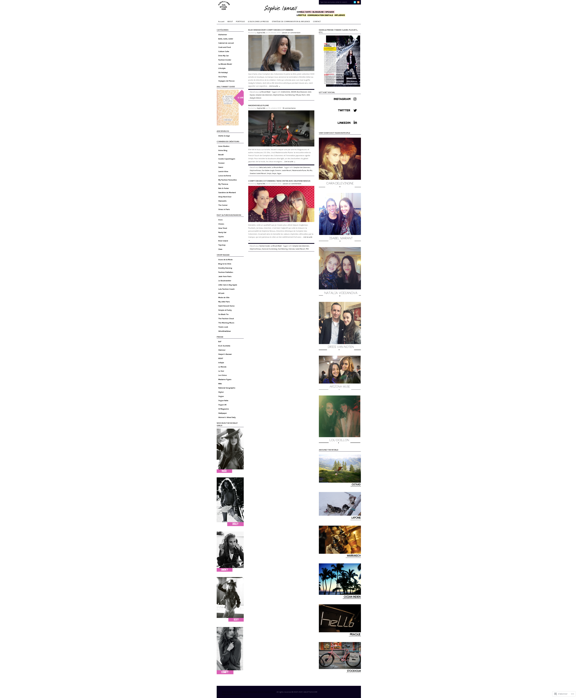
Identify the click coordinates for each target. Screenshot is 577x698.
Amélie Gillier (285, 92)
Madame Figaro (224, 379)
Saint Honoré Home (226, 306)
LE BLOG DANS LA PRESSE (258, 21)
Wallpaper (222, 413)
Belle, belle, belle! (225, 39)
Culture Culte (223, 51)
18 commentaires (289, 108)
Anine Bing (222, 150)
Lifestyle (222, 68)
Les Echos (222, 375)
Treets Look (223, 327)
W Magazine (223, 409)
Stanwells (222, 201)
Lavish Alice (223, 171)
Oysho (221, 237)
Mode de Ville (223, 297)
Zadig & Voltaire (255, 98)
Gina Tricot (222, 228)
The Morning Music (226, 323)
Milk (220, 384)
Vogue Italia (223, 400)
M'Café (221, 293)
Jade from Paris (225, 276)
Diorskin (278, 170)
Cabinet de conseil (226, 43)
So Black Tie (223, 314)
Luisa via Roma (224, 176)
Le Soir (221, 371)
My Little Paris (224, 302)
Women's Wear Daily (227, 417)
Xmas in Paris (224, 209)
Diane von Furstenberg (269, 249)
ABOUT (230, 21)
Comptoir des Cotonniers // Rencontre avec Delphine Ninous (279, 181)
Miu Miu (309, 170)
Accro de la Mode (225, 260)
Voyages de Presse (226, 81)
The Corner (222, 205)
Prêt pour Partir (300, 95)
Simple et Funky (225, 310)
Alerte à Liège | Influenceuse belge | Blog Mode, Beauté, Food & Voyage (248, 692)
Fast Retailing (290, 95)
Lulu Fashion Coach (226, 289)
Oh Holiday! (223, 72)
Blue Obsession (302, 92)
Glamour (221, 350)
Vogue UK (222, 405)
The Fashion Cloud (226, 318)
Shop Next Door (224, 197)
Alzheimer (222, 35)
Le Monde (222, 367)
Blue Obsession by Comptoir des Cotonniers (270, 30)
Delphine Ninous (278, 95)
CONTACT (317, 21)
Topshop (222, 245)
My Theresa (223, 184)
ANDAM (293, 92)
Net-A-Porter (223, 188)
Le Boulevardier (224, 281)
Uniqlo (269, 173)
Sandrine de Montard (227, 192)
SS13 (308, 95)
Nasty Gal (222, 232)
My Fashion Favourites (227, 180)
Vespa (274, 173)
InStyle (221, 363)
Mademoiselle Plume (258, 105)
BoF (219, 342)
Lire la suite (274, 86)
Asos (220, 220)
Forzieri (221, 163)
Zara (220, 249)
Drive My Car (223, 56)
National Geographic (226, 388)
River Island (223, 241)
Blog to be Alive (224, 264)
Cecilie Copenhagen (226, 159)
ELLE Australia (224, 346)
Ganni (220, 167)
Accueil (221, 21)
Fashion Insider (224, 60)
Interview (291, 249)
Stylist (221, 392)
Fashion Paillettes (225, 272)
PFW (307, 249)
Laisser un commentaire (291, 33)
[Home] (289, 9)
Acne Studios (223, 146)
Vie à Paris (222, 77)
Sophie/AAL (261, 33)
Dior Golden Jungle (268, 170)
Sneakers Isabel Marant (258, 173)
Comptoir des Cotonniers (264, 95)
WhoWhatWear (224, 331)
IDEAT (220, 358)
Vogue (221, 396)
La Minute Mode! (225, 64)
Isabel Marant (286, 170)
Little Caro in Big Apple (227, 285)
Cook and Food (224, 47)
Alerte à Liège (224, 136)
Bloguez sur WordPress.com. (231, 694)
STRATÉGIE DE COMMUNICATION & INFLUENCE (291, 21)
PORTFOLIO (240, 21)
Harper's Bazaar (225, 354)
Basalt (221, 155)
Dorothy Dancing (225, 268)
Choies (221, 224)
